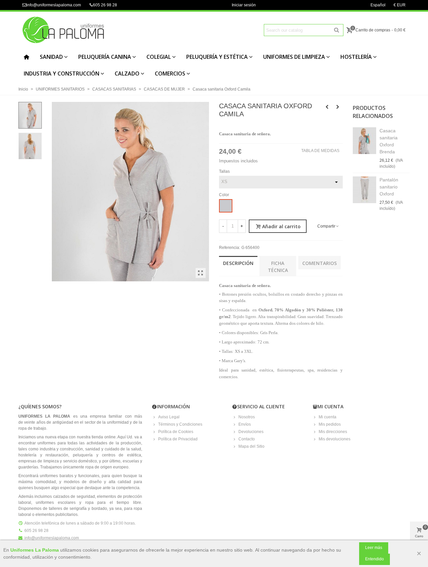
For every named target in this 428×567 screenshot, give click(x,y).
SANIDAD (51, 56)
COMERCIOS (170, 73)
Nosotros (246, 417)
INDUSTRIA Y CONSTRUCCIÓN (61, 73)
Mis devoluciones (334, 439)
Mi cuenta (327, 417)
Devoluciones (250, 431)
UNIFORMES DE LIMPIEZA (294, 56)
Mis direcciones (333, 431)
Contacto (246, 439)
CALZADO (127, 73)
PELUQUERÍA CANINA (104, 56)
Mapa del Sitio (251, 446)
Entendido (374, 559)
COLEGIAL (158, 56)
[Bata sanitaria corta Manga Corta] (327, 107)
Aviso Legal (169, 417)
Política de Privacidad (178, 439)
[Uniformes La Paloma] (68, 30)
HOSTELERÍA (356, 56)
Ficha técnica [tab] (278, 266)
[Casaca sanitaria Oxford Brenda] (364, 140)
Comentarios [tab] (319, 263)
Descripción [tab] (238, 263)
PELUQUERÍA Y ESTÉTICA (217, 56)
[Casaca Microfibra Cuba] (338, 107)
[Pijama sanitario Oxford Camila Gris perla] (201, 273)
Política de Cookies (175, 431)
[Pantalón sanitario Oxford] (364, 189)
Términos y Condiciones (180, 424)
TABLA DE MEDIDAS (320, 150)
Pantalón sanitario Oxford (389, 186)
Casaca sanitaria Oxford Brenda (389, 141)
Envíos (244, 424)
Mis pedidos (330, 424)
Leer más (373, 547)
